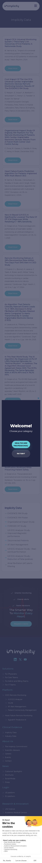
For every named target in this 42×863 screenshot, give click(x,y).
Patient (21, 454)
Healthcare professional (21, 444)
